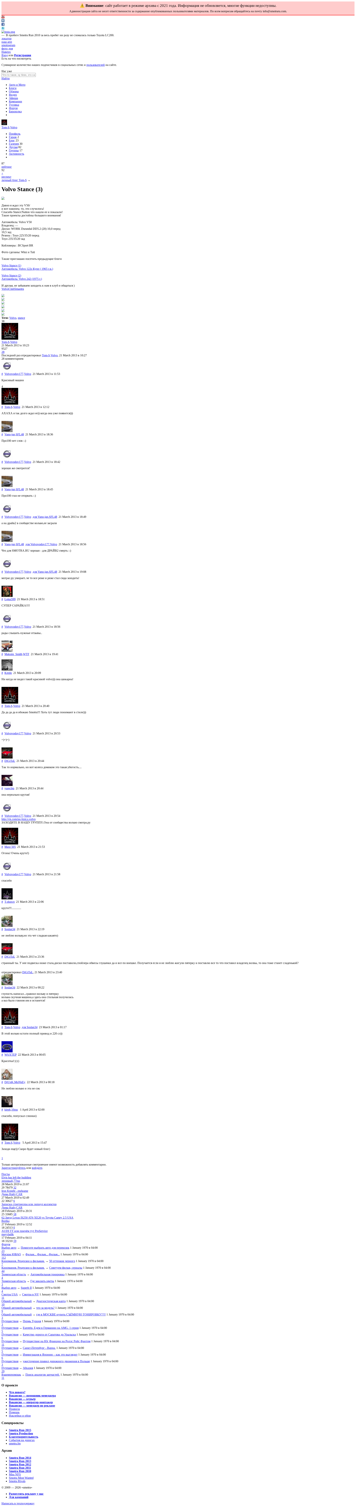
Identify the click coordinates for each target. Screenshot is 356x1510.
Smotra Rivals (17, 1481)
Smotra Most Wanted (21, 1477)
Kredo (8, 672)
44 (2, 1271)
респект (6, 176)
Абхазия (28, 1368)
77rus (17, 1180)
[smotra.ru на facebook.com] (2, 24)
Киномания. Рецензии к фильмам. (23, 1261)
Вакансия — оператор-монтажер (31, 1402)
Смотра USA (9, 1294)
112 (3, 1257)
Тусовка (14, 104)
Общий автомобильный (16, 1301)
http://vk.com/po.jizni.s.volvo (18, 819)
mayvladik (7, 1234)
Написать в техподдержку (17, 1503)
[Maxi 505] (9, 843)
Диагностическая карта (51, 1301)
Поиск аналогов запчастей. (42, 1374)
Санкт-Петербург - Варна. (39, 1347)
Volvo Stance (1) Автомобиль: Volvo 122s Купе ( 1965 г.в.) (27, 267)
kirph (7, 1109)
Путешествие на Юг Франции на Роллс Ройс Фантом (56, 1341)
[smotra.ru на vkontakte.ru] (2, 21)
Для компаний (18, 1497)
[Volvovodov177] (7, 370)
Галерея (14, 143)
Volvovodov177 (13, 373)
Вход (4, 55)
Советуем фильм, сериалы (65, 1267)
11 (2, 1297)
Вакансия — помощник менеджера (32, 1395)
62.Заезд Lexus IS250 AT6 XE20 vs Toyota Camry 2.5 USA (37, 1217)
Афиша (13, 98)
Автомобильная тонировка (47, 1274)
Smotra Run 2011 (20, 1467)
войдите (37, 1167)
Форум (13, 108)
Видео (13, 94)
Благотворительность (23, 1436)
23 (2, 1251)
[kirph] (7, 1106)
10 (2, 1304)
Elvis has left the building (16, 1177)
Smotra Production (21, 1433)
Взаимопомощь (11, 1374)
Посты (5, 1174)
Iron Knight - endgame (14, 1190)
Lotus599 (10, 599)
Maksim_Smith (13, 654)
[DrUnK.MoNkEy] (7, 1078)
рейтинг (6, 166)
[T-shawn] (7, 898)
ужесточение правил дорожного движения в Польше (56, 1361)
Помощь (14, 1412)
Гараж (13, 137)
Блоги (13, 88)
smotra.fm (15, 1443)
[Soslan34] (7, 925)
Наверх (6, 51)
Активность (16, 153)
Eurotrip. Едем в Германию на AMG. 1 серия (51, 1327)
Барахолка (15, 111)
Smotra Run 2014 (20, 1457)
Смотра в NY (30, 1294)
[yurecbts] (7, 785)
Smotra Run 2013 (20, 1461)
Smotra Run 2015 (20, 1430)
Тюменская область (13, 1274)
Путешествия (9, 1321)
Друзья (13, 147)
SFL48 (20, 434)
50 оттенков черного (62, 1261)
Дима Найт (8, 1194)
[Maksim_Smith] (7, 650)
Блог (12, 140)
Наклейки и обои (20, 1415)
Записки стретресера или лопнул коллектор (29, 1204)
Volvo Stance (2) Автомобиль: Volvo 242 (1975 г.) (21, 277)
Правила (14, 1409)
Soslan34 (9, 929)
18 (14, 1214)
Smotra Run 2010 (20, 1471)
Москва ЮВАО (11, 1254)
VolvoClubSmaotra (12, 288)
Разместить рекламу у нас (26, 1493)
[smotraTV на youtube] (2, 17)
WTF (26, 654)
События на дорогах (22, 1440)
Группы (14, 150)
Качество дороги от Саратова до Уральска (49, 1334)
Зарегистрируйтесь (13, 1167)
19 (14, 1241)
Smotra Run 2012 (20, 1464)
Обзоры (14, 91)
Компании (15, 101)
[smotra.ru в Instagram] (8, 31)
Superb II (26, 1287)
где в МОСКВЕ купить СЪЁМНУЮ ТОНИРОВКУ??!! (71, 1314)
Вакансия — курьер (22, 1398)
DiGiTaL (9, 760)
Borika (5, 1221)
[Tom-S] (4, 124)
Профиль (14, 133)
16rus (14, 1109)
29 (2, 1371)
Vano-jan (9, 434)
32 (14, 1187)
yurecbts (9, 788)
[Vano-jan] (7, 431)
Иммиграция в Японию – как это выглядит (50, 1354)
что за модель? (45, 1307)
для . (45, 516)
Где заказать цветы (42, 1281)
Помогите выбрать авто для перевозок (45, 1247)
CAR (19, 1194)
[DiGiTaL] (7, 757)
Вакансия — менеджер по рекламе (32, 1405)
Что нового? (17, 1392)
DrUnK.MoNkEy (14, 1082)
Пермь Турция (32, 1321)
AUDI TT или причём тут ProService (24, 1231)
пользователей (95, 64)
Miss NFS (15, 1474)
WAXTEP (10, 1054)
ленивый (7, 1180)
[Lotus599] (7, 595)
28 (2, 352)
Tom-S (5, 127)
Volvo (13, 127)
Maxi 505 (10, 846)
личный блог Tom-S (14, 180)
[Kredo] (7, 669)
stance (21, 317)
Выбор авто (8, 1247)
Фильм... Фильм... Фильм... (42, 1254)
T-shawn (9, 901)
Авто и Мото (17, 84)
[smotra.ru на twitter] (2, 28)
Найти (5, 78)
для (29, 1027)
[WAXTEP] (7, 1051)
